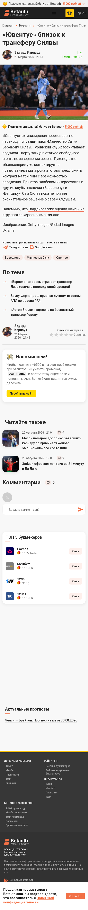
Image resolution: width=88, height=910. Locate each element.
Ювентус (62, 257)
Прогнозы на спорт (17, 825)
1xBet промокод (15, 808)
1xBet (49, 784)
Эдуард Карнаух (27, 52)
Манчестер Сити (38, 257)
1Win (8, 778)
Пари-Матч (12, 774)
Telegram (15, 247)
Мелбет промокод (16, 812)
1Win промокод (15, 816)
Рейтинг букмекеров (58, 766)
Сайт (75, 551)
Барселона (12, 257)
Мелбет (10, 770)
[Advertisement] (44, 654)
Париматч (52, 792)
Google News (44, 247)
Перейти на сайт (21, 393)
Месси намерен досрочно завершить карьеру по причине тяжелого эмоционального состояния (51, 443)
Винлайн (11, 783)
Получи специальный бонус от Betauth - (45, 3)
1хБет (9, 766)
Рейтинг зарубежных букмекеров (58, 772)
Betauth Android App (22, 880)
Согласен (75, 896)
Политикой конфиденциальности (28, 900)
